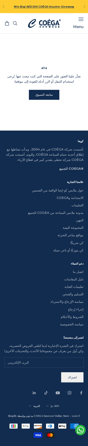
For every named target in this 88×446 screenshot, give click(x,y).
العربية (36, 406)
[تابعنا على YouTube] (58, 393)
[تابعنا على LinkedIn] (34, 393)
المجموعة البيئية (73, 228)
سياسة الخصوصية (71, 324)
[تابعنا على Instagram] (69, 393)
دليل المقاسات (73, 279)
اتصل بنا (78, 272)
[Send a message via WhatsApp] (80, 430)
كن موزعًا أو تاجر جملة (68, 250)
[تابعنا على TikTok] (46, 393)
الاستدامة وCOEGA (70, 198)
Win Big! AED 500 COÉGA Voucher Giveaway (44, 6)
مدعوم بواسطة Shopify (20, 415)
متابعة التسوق (44, 94)
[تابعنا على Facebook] (81, 393)
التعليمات (77, 205)
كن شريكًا (76, 243)
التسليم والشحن (73, 294)
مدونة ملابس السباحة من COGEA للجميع (55, 213)
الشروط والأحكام (72, 317)
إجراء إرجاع (75, 309)
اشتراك (72, 377)
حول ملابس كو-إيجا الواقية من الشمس (57, 190)
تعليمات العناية (74, 287)
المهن (79, 220)
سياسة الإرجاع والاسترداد (66, 302)
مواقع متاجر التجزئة (70, 235)
